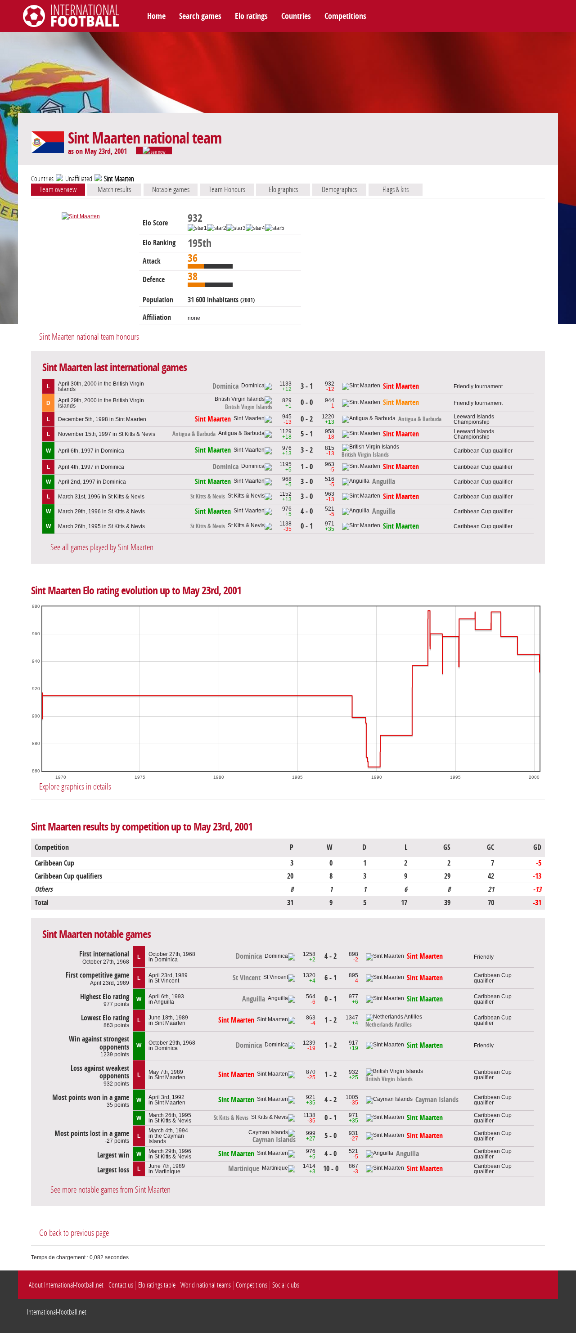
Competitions (345, 16)
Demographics (339, 189)
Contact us (120, 1285)
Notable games (170, 189)
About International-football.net (66, 1285)
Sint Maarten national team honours (89, 337)
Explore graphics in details (75, 786)
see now (158, 151)
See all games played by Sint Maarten (101, 547)
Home (156, 16)
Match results (114, 189)
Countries (296, 16)
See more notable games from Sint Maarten (110, 1190)
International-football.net (56, 1312)
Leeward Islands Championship (474, 419)
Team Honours (227, 189)
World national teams (205, 1285)
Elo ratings (251, 16)
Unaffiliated (78, 179)
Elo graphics (283, 189)
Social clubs (285, 1285)
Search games (200, 16)
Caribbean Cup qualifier (483, 451)
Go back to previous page (74, 1233)
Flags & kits (395, 189)
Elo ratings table (157, 1285)
